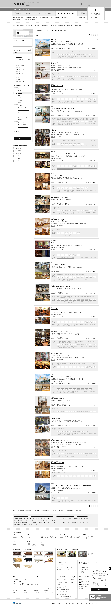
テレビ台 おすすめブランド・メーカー (86, 571)
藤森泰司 (65, 582)
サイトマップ (64, 603)
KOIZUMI (87, 51)
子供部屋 (89, 552)
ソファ (19, 88)
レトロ (24, 556)
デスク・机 (20, 95)
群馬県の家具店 (18, 160)
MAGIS (93, 118)
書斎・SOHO (90, 553)
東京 (17, 17)
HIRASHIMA (63, 52)
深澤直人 (72, 579)
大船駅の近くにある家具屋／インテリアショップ (25, 524)
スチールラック (70, 564)
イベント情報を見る (100, 589)
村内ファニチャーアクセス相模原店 (61, 41)
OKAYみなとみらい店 (57, 86)
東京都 (14, 584)
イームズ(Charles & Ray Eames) (63, 586)
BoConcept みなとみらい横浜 (59, 197)
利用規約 (77, 603)
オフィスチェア (53, 537)
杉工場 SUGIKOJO (81, 51)
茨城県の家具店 (18, 155)
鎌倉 (17, 81)
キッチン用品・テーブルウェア (24, 114)
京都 (58, 17)
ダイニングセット (47, 588)
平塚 (17, 69)
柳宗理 (58, 579)
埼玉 (22, 17)
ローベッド (59, 569)
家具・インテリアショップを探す (67, 13)
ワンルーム (90, 554)
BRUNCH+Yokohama (57, 418)
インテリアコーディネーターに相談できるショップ (42, 516)
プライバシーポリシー (93, 603)
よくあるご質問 (84, 603)
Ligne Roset (87, 95)
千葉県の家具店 (18, 153)
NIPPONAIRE (76, 296)
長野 (47, 17)
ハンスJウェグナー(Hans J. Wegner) (63, 589)
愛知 (43, 17)
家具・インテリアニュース (86, 579)
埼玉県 (23, 584)
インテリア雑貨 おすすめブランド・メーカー (87, 572)
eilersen (58, 274)
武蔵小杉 (21, 65)
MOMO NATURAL (65, 450)
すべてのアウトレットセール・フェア (20, 579)
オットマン (34, 537)
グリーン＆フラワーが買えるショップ (70, 520)
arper (83, 274)
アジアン (14, 562)
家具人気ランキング (85, 581)
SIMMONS (77, 95)
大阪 (54, 17)
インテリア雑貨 (21, 122)
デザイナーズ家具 (60, 564)
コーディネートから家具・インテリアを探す (67, 549)
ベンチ (51, 536)
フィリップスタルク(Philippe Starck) (63, 591)
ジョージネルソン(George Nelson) (63, 587)
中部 (40, 17)
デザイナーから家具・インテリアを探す (66, 577)
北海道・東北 (28, 17)
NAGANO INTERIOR (60, 342)
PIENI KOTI (59, 450)
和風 (45, 562)
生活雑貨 (20, 119)
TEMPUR (73, 52)
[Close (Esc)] (110, 568)
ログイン (89, 5)
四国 (14, 19)
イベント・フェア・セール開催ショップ (50, 520)
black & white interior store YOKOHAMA (62, 108)
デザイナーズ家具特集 (83, 586)
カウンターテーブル (68, 537)
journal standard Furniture (61, 162)
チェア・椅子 (20, 90)
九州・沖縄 (24, 19)
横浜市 (17, 54)
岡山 (67, 17)
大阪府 (27, 584)
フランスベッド (74, 51)
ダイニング (69, 557)
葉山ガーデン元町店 (56, 354)
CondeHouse (59, 185)
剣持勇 (65, 579)
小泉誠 (72, 582)
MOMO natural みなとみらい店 (59, 440)
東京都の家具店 (18, 148)
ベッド (19, 97)
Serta (70, 51)
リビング (58, 557)
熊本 (31, 19)
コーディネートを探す (46, 13)
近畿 (51, 17)
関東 (14, 17)
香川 (17, 19)
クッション (25, 593)
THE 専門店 (16, 520)
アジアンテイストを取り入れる (21, 522)
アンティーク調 (16, 556)
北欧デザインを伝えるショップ (21, 516)
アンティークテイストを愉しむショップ (59, 518)
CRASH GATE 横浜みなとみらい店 (60, 286)
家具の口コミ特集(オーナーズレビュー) (88, 584)
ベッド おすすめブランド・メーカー (85, 567)
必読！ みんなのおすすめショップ (29, 520)
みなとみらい (19, 57)
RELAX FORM (59, 296)
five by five (69, 274)
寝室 (78, 557)
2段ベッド (19, 544)
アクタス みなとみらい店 (58, 264)
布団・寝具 (36, 590)
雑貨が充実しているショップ (37, 522)
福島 (36, 17)
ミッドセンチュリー (47, 556)
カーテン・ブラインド (22, 107)
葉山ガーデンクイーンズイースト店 (61, 331)
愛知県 (36, 584)
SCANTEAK (59, 229)
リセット (27, 50)
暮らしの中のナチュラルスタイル (40, 518)
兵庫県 (32, 584)
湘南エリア (18, 67)
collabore (53, 63)
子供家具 (20, 102)
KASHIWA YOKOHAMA (58, 398)
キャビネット (34, 545)
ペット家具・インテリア (23, 127)
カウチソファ (20, 536)
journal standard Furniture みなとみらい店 (63, 153)
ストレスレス (82, 95)
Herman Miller (59, 51)
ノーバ (53, 242)
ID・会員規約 (71, 603)
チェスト (33, 544)
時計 (19, 112)
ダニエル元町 (54, 309)
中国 (62, 17)
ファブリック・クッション (23, 117)
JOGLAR (53, 130)
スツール (33, 536)
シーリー (67, 95)
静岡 (45, 17)
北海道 (33, 17)
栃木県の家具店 (18, 158)
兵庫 (56, 17)
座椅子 (42, 536)
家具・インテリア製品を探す (24, 13)
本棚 (42, 542)
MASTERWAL (65, 51)
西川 (67, 52)
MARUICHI (72, 95)
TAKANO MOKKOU (69, 342)
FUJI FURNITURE (79, 341)
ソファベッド (20, 537)
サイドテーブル (77, 536)
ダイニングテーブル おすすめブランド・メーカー (88, 569)
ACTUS (61, 274)
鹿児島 (33, 19)
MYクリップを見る (96, 17)
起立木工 (75, 342)
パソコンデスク (91, 536)
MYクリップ (96, 5)
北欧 (34, 556)
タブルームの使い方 (56, 603)
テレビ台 (33, 542)
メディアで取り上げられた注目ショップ (65, 516)
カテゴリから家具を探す (19, 532)
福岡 (29, 19)
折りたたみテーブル (77, 537)
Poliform (79, 274)
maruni (76, 318)
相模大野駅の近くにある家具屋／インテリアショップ (74, 522)
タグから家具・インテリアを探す (65, 562)
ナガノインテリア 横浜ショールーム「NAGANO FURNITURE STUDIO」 (71, 485)
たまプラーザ (24, 59)
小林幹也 (58, 584)
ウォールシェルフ (70, 569)
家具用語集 (81, 588)
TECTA (65, 274)
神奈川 (19, 17)
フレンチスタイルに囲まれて (53, 522)
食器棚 (42, 544)
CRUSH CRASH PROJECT (68, 296)
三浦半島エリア (19, 79)
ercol (74, 318)
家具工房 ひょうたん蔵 (57, 463)
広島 (65, 17)
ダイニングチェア (44, 537)
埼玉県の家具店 (18, 150)
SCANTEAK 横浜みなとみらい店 (60, 220)
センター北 (18, 59)
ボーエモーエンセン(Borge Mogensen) (64, 596)
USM (77, 274)
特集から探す (82, 17)
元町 (28, 59)
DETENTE (59, 52)
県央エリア (18, 71)
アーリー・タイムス (87, 341)
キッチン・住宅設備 (22, 124)
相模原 (20, 73)
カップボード (69, 567)
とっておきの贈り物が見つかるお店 (79, 518)
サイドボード (59, 567)
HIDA (70, 52)
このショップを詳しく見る (93, 48)
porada (73, 274)
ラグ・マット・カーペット (23, 110)
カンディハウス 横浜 (56, 175)
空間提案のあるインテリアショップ (22, 518)
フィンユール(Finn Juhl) (61, 594)
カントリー (36, 562)
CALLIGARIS (92, 51)
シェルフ (42, 545)
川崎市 (17, 63)
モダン (24, 562)
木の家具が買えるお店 (82, 516)
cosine (63, 185)
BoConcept (59, 207)
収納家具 (20, 100)
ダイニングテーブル (68, 536)
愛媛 (19, 19)
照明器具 (20, 105)
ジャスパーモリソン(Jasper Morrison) (64, 592)
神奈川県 (19, 584)
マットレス (20, 542)
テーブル (20, 93)
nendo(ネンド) (59, 582)
